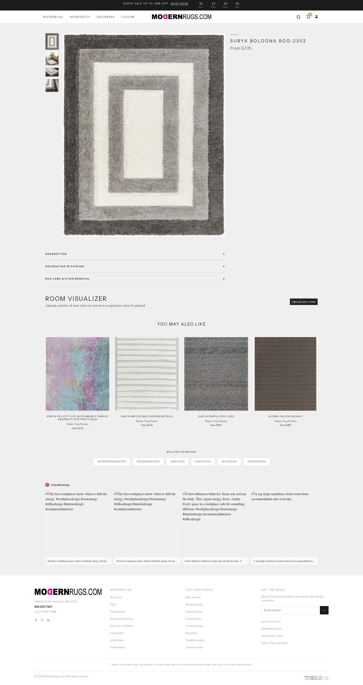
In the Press (117, 640)
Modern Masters (148, 461)
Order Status (117, 647)
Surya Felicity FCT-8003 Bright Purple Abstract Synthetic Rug (77, 418)
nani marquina (184, 664)
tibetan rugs (132, 664)
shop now (179, 3)
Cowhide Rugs (194, 626)
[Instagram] (42, 619)
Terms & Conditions (122, 626)
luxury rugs (229, 664)
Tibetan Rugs (193, 619)
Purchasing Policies (121, 619)
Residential (53, 17)
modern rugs (118, 664)
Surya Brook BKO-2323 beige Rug (147, 416)
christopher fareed (201, 664)
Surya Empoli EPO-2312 (216, 416)
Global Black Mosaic (285, 416)
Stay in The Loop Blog (274, 643)
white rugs (203, 461)
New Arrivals (193, 597)
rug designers (146, 664)
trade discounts (244, 664)
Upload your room (304, 302)
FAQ (112, 604)
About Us (116, 597)
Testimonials (117, 611)
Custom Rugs (194, 611)
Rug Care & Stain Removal (67, 278)
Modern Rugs (257, 461)
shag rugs (170, 664)
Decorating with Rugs (64, 266)
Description (56, 253)
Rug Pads (191, 633)
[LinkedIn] (48, 619)
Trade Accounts (195, 640)
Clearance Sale (194, 647)
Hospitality (80, 17)
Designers (106, 17)
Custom (127, 17)
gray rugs (177, 461)
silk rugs (159, 664)
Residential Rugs (271, 628)
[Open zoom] (144, 135)
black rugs (229, 461)
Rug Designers (194, 604)
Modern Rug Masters (111, 461)
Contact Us (116, 633)
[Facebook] (36, 619)
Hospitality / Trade (272, 636)
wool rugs (217, 664)
